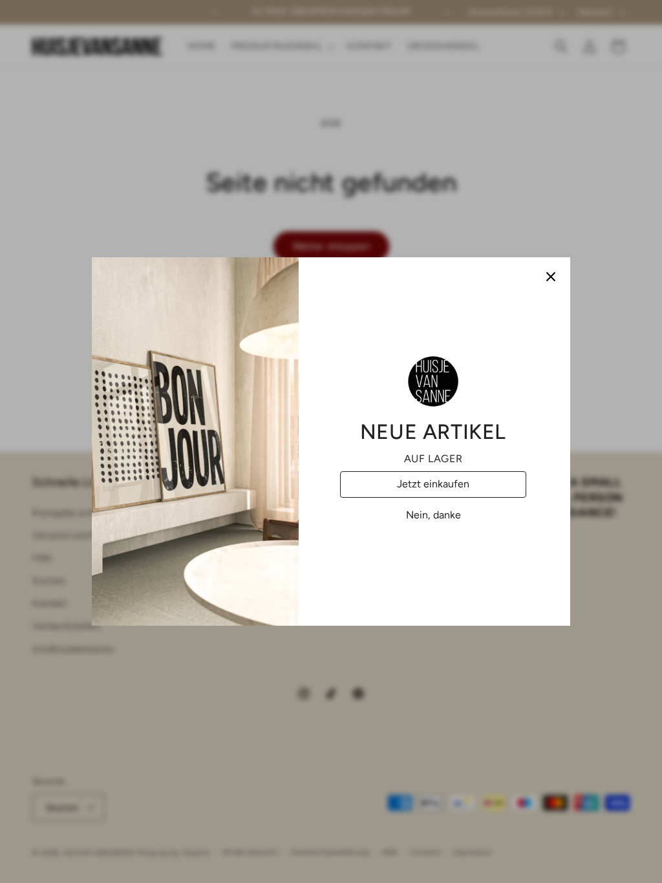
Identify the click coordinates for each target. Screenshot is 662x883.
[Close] (551, 277)
